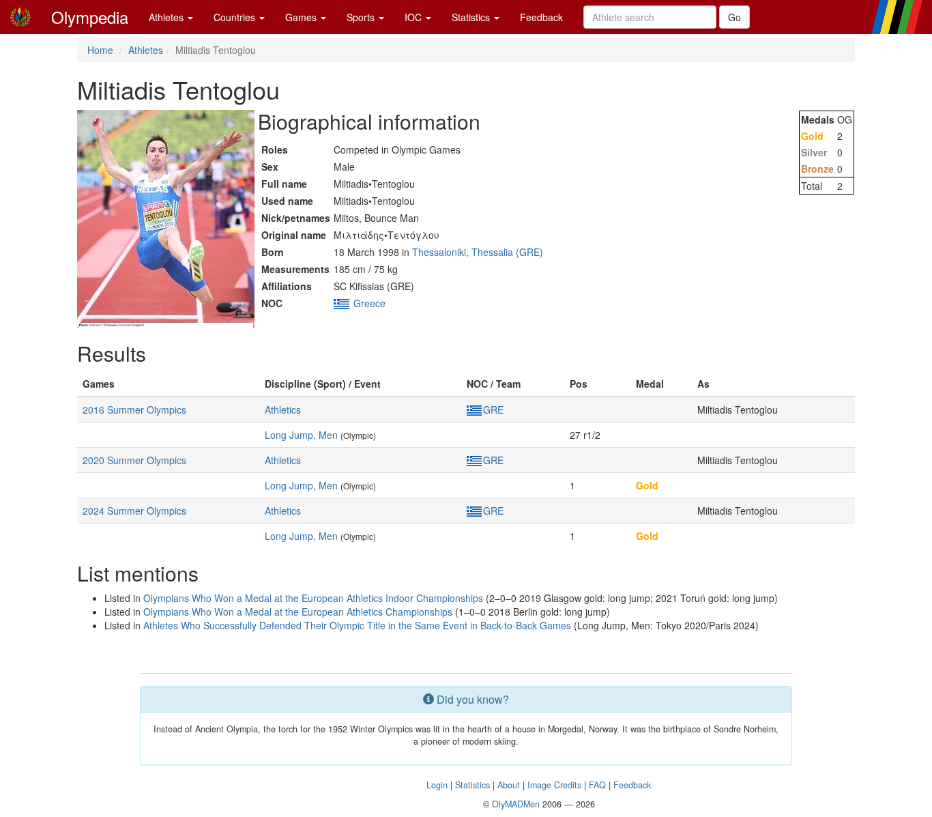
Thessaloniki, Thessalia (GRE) (477, 252)
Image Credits (554, 785)
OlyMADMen (516, 804)
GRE (493, 409)
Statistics (472, 17)
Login (437, 785)
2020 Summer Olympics (134, 460)
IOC (414, 17)
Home (100, 50)
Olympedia (89, 17)
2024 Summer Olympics (134, 510)
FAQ (597, 785)
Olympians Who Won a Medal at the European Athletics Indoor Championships (313, 598)
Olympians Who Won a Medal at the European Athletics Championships (297, 611)
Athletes (167, 17)
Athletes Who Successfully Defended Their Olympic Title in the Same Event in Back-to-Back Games (357, 625)
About (508, 785)
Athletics (283, 409)
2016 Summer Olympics (134, 409)
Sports (362, 17)
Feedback (541, 17)
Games (302, 17)
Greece (369, 303)
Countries (236, 17)
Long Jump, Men (301, 435)
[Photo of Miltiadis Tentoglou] (165, 219)
